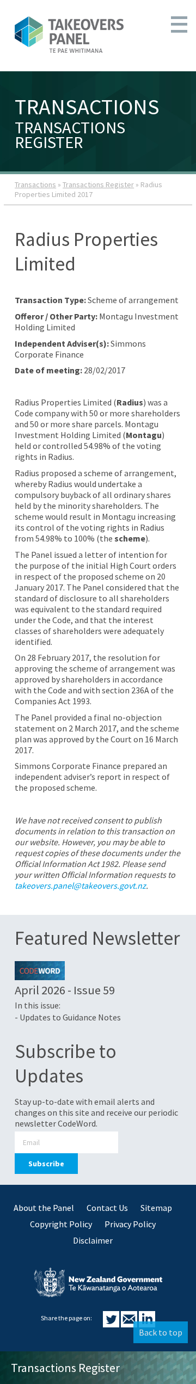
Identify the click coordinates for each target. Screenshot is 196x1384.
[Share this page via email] (130, 1324)
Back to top (160, 1332)
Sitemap (156, 1207)
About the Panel (44, 1207)
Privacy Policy (130, 1224)
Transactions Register (98, 184)
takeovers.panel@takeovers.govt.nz (80, 885)
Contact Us (107, 1207)
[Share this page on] (112, 1324)
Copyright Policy (61, 1224)
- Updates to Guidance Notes (68, 1017)
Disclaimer (93, 1240)
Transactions (35, 184)
